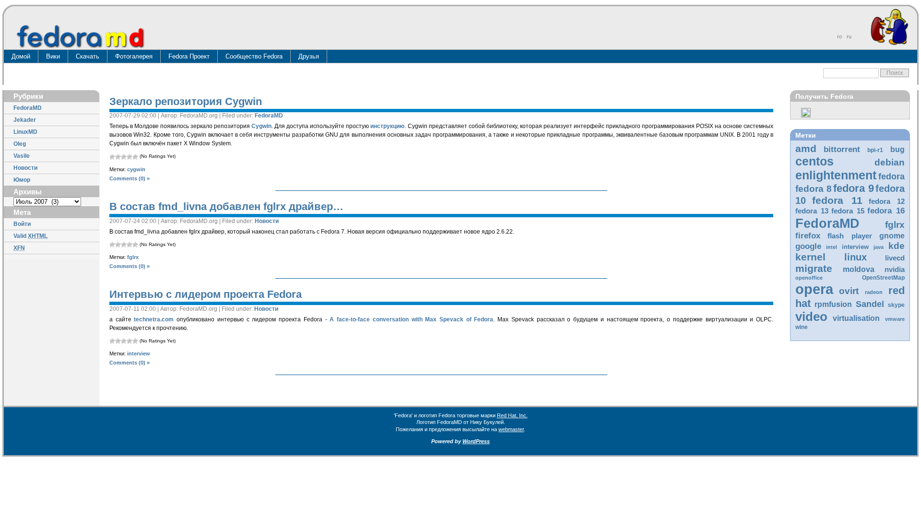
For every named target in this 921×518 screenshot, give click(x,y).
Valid (30, 236)
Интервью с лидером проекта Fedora (205, 294)
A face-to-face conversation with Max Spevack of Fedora (411, 319)
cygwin (136, 169)
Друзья (308, 56)
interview (855, 246)
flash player (849, 236)
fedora (891, 176)
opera (814, 289)
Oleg (19, 144)
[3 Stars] (124, 157)
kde (896, 246)
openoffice (809, 278)
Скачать (87, 56)
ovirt (849, 290)
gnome (892, 236)
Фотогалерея (134, 56)
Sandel (870, 304)
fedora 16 (886, 210)
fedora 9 (853, 188)
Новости (25, 168)
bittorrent (842, 149)
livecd (895, 258)
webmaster (511, 429)
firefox (807, 235)
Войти (22, 224)
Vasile (21, 156)
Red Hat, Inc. (512, 415)
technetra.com (154, 319)
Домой (21, 56)
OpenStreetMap (883, 277)
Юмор (21, 180)
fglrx (895, 225)
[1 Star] (112, 157)
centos (814, 161)
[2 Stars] (118, 157)
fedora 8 (813, 188)
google (808, 246)
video (811, 316)
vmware (895, 319)
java (879, 247)
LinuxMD (25, 132)
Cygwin (261, 126)
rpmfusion (833, 304)
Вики (53, 56)
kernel (810, 256)
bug (897, 149)
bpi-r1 (875, 150)
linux (855, 257)
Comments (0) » (129, 178)
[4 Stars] (129, 157)
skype (896, 305)
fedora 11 (837, 200)
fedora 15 (847, 211)
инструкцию (387, 126)
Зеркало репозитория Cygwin (185, 101)
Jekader (24, 120)
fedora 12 (887, 201)
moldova (858, 269)
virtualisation (856, 318)
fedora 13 (811, 211)
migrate (813, 268)
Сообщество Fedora (254, 56)
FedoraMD (27, 108)
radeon (874, 292)
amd (805, 148)
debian (889, 162)
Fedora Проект (189, 56)
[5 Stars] (135, 157)
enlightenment (835, 175)
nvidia (895, 269)
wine (801, 327)
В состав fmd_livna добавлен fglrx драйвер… (226, 206)
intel (831, 247)
